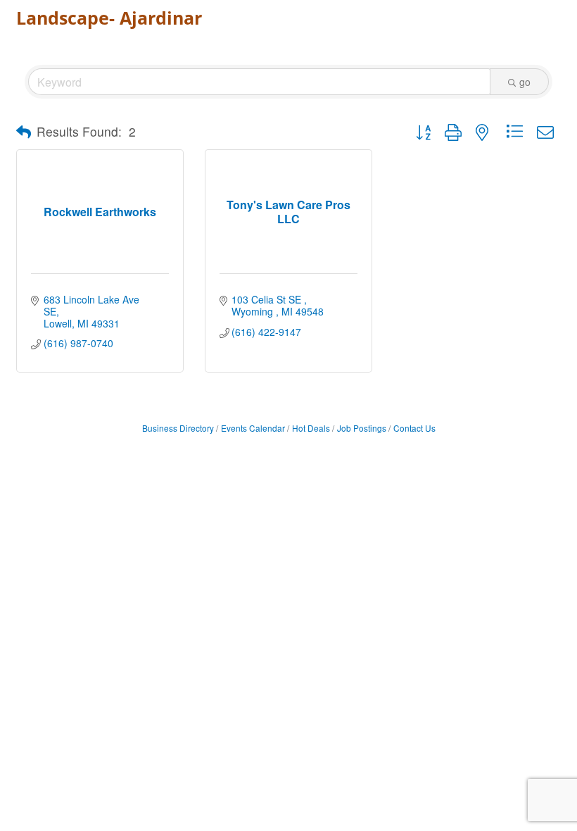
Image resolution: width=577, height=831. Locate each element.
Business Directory (178, 428)
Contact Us (414, 428)
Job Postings (361, 428)
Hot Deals (311, 428)
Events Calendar (253, 428)
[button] (23, 131)
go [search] (525, 82)
